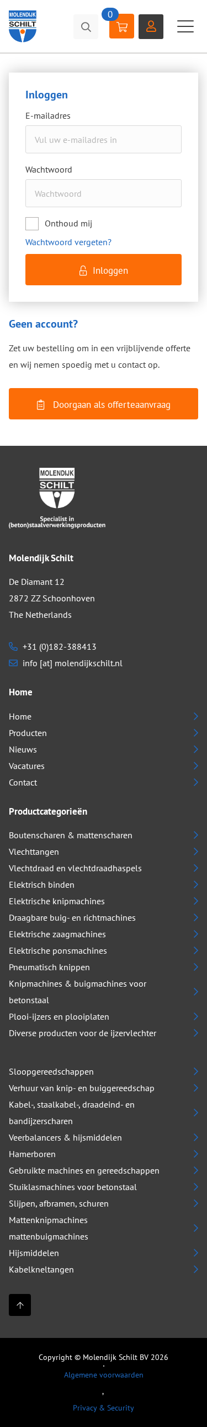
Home (20, 716)
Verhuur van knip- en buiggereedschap (82, 1087)
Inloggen (110, 270)
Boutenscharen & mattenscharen (70, 834)
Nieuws (23, 749)
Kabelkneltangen (41, 1269)
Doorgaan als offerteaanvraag (110, 405)
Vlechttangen (34, 851)
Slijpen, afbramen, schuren (59, 1203)
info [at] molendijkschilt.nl (71, 662)
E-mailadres (48, 115)
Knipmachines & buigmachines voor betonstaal (77, 991)
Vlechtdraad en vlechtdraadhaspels (75, 867)
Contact (23, 782)
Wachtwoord (48, 169)
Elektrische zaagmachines (57, 933)
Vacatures (27, 765)
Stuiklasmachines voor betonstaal (73, 1186)
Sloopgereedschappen (51, 1071)
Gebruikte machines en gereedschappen (84, 1170)
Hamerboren (32, 1153)
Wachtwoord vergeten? (68, 241)
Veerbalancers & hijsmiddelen (65, 1137)
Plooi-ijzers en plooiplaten (59, 1016)
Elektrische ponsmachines (58, 950)
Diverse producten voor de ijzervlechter (82, 1032)
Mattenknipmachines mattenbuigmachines (48, 1228)
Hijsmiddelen (34, 1252)
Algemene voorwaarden (104, 1375)
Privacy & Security (103, 1408)
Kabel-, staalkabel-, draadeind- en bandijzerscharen (72, 1112)
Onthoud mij (68, 223)
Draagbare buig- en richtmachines (72, 917)
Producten (28, 732)
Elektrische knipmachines (57, 900)
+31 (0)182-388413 (58, 646)
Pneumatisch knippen (49, 966)
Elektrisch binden (42, 884)
